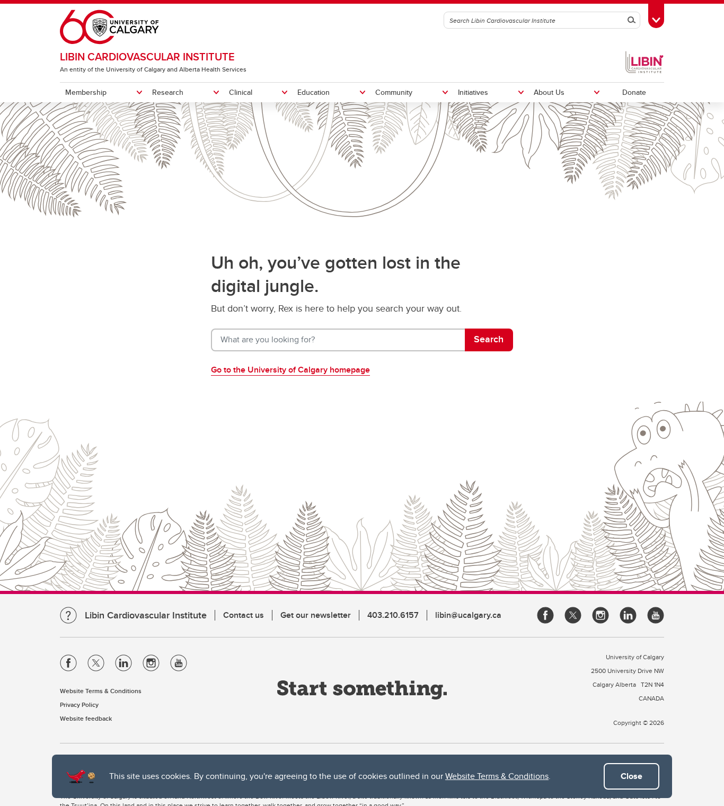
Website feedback (86, 718)
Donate (634, 92)
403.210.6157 (393, 615)
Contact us (243, 615)
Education (313, 92)
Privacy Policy (79, 704)
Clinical (240, 92)
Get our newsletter (315, 615)
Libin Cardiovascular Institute (147, 56)
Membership (86, 92)
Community (393, 92)
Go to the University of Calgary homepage (290, 370)
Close (631, 776)
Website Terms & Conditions (497, 776)
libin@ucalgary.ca (468, 615)
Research (167, 92)
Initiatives (473, 92)
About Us (549, 92)
